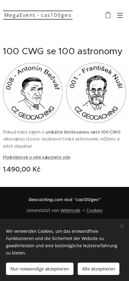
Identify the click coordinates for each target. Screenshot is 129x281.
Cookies (94, 210)
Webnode (70, 210)
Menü (120, 15)
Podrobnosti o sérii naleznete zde (36, 157)
